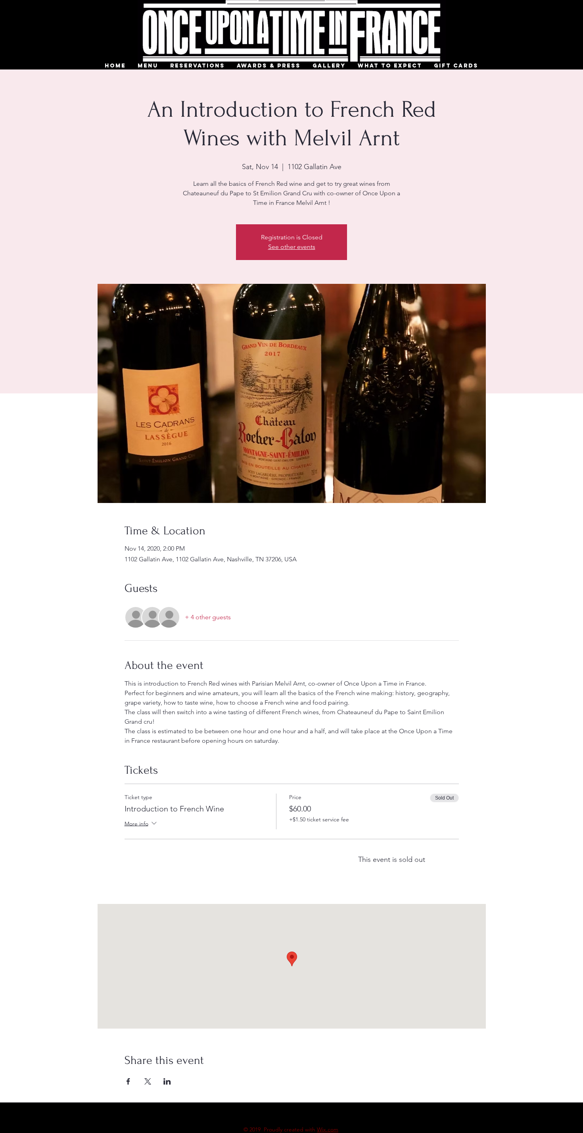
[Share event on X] (148, 1081)
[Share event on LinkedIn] (167, 1081)
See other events (291, 246)
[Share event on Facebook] (128, 1081)
